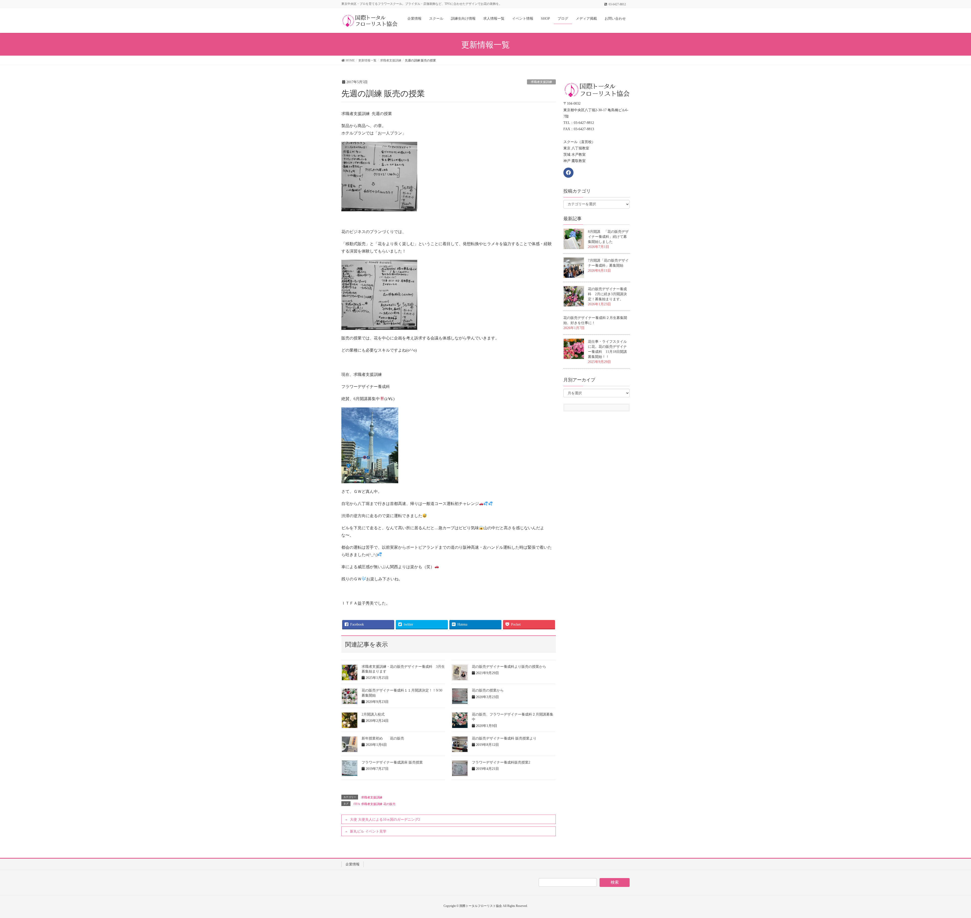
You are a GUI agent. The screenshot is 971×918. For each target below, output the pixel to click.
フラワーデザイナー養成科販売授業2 (501, 762)
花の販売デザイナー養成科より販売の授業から (509, 667)
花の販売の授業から (488, 690)
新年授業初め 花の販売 (383, 738)
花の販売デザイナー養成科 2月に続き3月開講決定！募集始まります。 (607, 294)
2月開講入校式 (373, 714)
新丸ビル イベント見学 (368, 831)
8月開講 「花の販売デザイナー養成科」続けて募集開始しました (608, 237)
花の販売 (389, 804)
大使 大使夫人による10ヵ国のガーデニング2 (385, 819)
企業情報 (352, 864)
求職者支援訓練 (541, 82)
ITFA (357, 804)
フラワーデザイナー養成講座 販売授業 (392, 762)
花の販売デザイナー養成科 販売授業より (504, 738)
